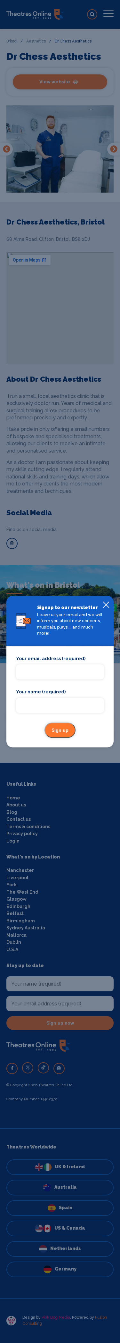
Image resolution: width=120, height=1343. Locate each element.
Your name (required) (41, 692)
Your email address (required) (50, 658)
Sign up (60, 730)
